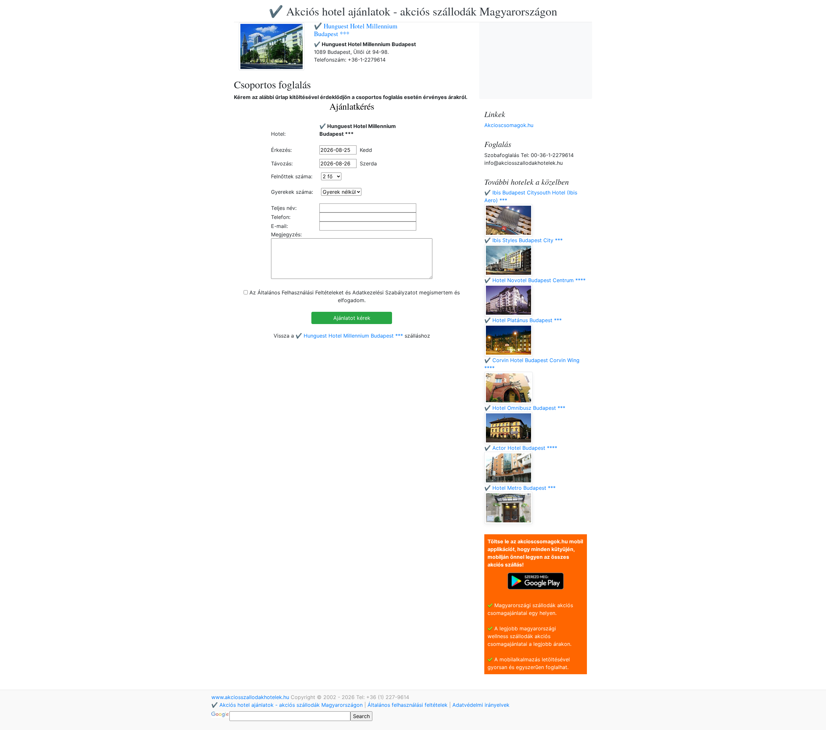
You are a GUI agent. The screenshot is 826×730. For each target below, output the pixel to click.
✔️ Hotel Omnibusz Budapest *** (524, 408)
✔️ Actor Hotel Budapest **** (520, 448)
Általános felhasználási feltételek (408, 705)
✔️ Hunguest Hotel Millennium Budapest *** (356, 30)
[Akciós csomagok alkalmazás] (535, 580)
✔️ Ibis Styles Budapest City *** (523, 240)
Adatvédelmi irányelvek (480, 705)
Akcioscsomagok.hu (508, 125)
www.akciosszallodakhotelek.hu (251, 697)
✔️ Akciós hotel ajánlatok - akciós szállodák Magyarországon (413, 11)
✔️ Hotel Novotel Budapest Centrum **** (535, 280)
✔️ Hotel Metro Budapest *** (520, 488)
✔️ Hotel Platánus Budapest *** (523, 320)
